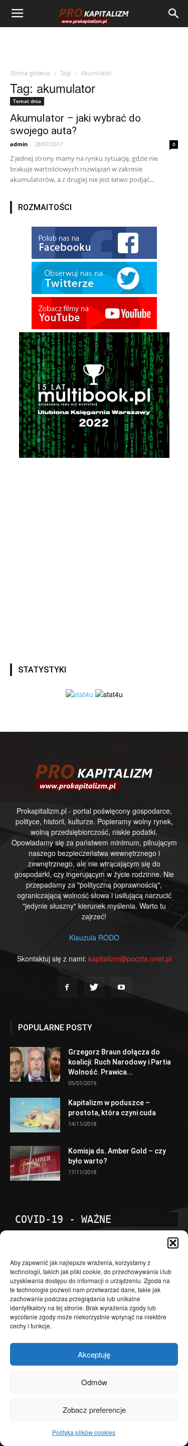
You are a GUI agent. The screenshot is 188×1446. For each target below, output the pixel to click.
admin (19, 144)
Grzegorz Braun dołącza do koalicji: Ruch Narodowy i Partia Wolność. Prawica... (119, 1062)
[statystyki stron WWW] (79, 694)
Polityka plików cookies (83, 1432)
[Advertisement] (94, 44)
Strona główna (30, 72)
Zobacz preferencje (94, 1409)
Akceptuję (94, 1354)
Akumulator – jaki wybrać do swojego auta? (75, 124)
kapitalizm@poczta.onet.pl (129, 958)
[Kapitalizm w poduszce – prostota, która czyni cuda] (35, 1115)
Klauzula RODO (94, 937)
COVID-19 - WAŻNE (63, 1219)
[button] (173, 1243)
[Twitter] (94, 987)
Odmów (94, 1382)
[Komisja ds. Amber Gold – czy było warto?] (35, 1163)
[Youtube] (121, 987)
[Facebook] (67, 987)
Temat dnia (27, 101)
